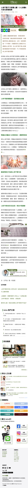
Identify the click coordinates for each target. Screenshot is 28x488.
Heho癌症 (16, 455)
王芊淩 (16, 12)
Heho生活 (16, 453)
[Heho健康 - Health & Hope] (14, 2)
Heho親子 (16, 452)
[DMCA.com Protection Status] (4, 485)
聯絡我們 (4, 456)
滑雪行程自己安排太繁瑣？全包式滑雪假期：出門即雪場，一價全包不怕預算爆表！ (16, 394)
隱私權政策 (4, 452)
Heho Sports (16, 456)
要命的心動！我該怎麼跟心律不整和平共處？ (14, 303)
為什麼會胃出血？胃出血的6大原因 (13, 381)
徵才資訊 (4, 455)
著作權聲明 (4, 453)
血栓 (7, 245)
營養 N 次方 (16, 459)
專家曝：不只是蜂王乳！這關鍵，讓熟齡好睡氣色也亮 (16, 388)
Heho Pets (16, 461)
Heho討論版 (16, 458)
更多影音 (24, 369)
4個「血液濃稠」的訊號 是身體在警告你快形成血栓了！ (16, 377)
